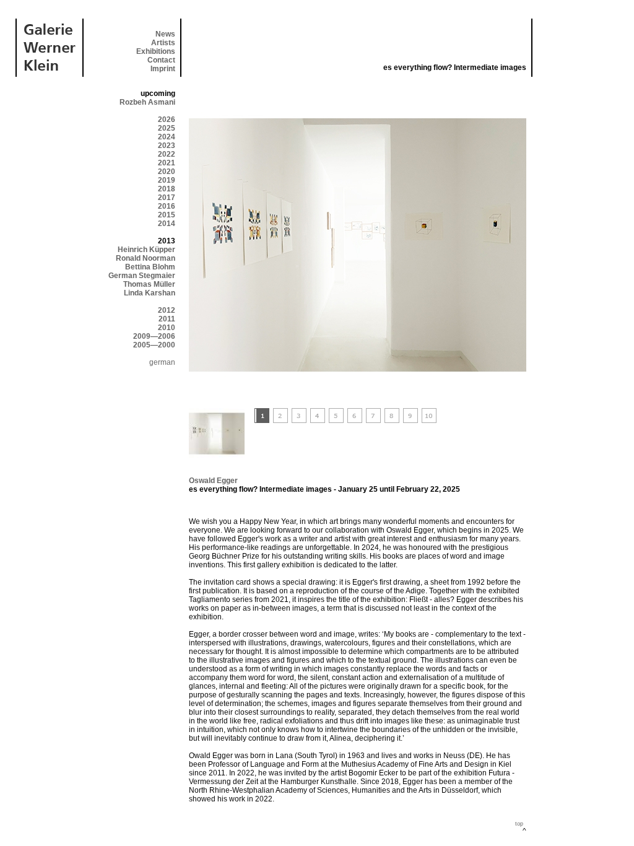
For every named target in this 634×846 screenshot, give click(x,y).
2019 (166, 180)
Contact (161, 60)
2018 (166, 189)
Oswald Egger (213, 480)
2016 (166, 206)
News (165, 34)
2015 (166, 215)
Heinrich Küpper (146, 249)
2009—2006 (154, 336)
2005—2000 (154, 345)
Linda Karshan (149, 293)
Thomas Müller (149, 284)
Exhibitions (155, 51)
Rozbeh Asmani (147, 102)
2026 (166, 119)
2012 (166, 310)
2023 (166, 145)
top (519, 824)
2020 (166, 171)
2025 (166, 128)
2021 (166, 163)
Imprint (162, 68)
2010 (166, 327)
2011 (166, 319)
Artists (163, 42)
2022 (166, 154)
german (162, 362)
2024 (166, 137)
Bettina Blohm (150, 267)
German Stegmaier (141, 275)
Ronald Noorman (145, 258)
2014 (166, 223)
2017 (166, 197)
